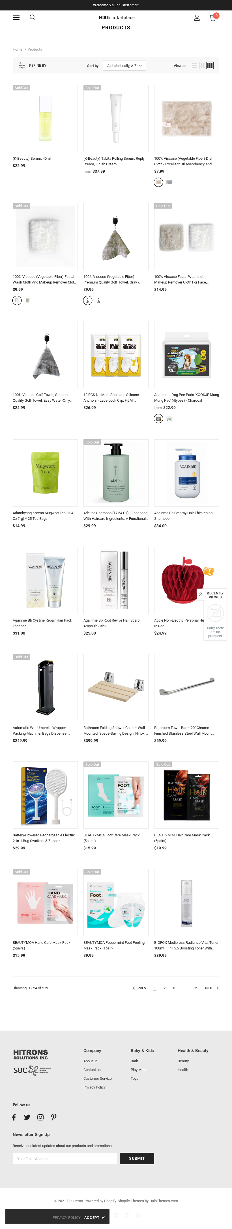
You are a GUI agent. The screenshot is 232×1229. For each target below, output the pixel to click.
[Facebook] (14, 1118)
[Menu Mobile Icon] (16, 17)
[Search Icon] (38, 17)
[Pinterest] (54, 1118)
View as (180, 66)
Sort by (92, 66)
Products (35, 49)
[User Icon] (197, 18)
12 (195, 988)
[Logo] (116, 17)
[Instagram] (40, 1118)
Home (17, 49)
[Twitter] (27, 1118)
